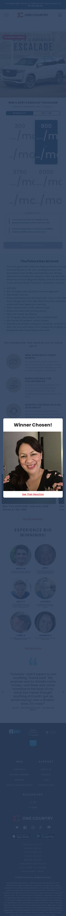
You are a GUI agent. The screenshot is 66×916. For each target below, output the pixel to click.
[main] (33, 372)
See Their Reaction (33, 494)
